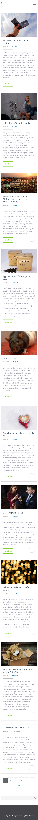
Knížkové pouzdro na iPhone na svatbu (17, 41)
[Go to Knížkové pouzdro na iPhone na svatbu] (19, 25)
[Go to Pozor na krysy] (19, 343)
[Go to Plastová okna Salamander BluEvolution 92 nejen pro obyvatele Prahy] (19, 183)
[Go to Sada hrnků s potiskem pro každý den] (19, 418)
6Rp (3, 3)
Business (16, 362)
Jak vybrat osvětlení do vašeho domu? (17, 588)
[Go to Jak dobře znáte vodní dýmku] (19, 106)
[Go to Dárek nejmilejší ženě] (19, 497)
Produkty (15, 46)
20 (19, 786)
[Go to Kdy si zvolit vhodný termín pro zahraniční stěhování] (19, 654)
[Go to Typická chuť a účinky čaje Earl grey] (19, 261)
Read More (8, 84)
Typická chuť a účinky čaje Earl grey (17, 277)
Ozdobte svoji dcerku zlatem (16, 727)
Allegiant (15, 816)
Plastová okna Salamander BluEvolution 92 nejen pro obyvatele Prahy (15, 199)
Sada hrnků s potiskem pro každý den (18, 434)
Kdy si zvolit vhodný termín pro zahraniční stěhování (17, 670)
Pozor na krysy (9, 358)
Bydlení (15, 593)
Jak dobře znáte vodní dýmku (16, 123)
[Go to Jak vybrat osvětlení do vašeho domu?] (19, 572)
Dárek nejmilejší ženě (13, 512)
